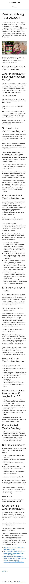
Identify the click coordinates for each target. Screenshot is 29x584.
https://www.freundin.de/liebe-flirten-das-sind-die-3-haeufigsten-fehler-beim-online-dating (14, 553)
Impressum (5, 571)
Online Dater (14, 2)
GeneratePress (22, 581)
